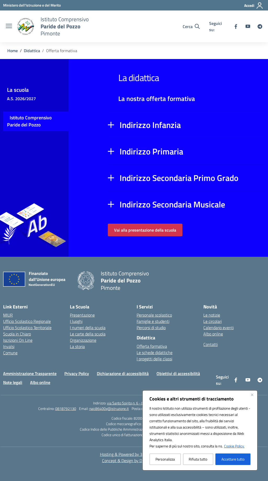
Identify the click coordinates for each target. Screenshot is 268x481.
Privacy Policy (76, 373)
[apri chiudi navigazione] (9, 26)
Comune (10, 353)
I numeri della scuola (87, 327)
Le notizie (211, 315)
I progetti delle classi (154, 359)
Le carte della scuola (87, 334)
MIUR (8, 315)
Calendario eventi (218, 327)
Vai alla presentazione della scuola (145, 230)
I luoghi (76, 321)
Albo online (213, 334)
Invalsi (8, 346)
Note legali (12, 382)
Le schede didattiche (154, 352)
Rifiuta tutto (198, 459)
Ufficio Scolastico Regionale (27, 321)
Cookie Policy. (234, 446)
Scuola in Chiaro (17, 334)
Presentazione (82, 315)
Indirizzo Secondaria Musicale (172, 204)
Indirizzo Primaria (151, 151)
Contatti (210, 344)
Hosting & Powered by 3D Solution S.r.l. (134, 454)
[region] (200, 430)
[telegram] (260, 26)
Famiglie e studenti (153, 321)
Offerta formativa (152, 346)
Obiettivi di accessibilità (178, 373)
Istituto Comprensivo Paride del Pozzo (29, 121)
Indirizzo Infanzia (150, 125)
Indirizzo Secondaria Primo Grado (179, 178)
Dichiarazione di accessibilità (123, 373)
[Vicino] (252, 395)
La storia (77, 346)
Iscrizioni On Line (17, 340)
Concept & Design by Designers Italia (134, 460)
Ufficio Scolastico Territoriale (27, 327)
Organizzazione (83, 340)
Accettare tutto (232, 459)
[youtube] (248, 26)
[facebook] (236, 26)
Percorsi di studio (151, 327)
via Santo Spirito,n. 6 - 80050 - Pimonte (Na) (141, 403)
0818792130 (65, 408)
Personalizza (165, 459)
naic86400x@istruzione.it (109, 408)
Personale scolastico (154, 315)
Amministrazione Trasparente (30, 373)
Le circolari (212, 321)
